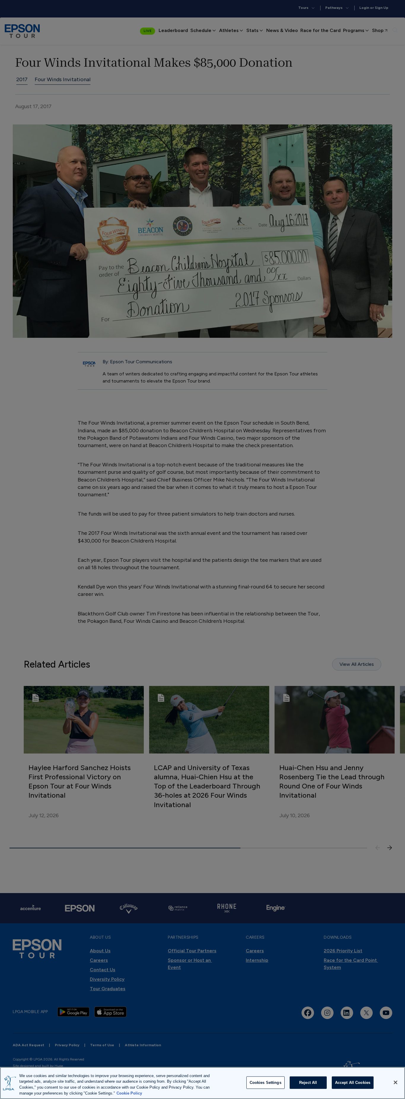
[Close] (395, 1082)
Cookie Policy (129, 1093)
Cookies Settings (265, 1082)
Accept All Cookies (352, 1082)
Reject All (308, 1082)
